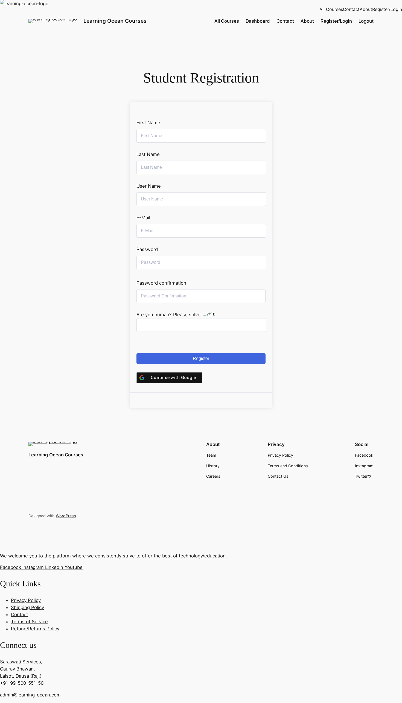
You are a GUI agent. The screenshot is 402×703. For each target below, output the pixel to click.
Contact (351, 9)
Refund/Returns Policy (35, 628)
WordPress (66, 515)
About (366, 9)
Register (201, 358)
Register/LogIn (387, 9)
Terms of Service (29, 621)
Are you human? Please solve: (169, 314)
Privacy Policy (26, 600)
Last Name (148, 154)
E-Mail (143, 217)
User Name (148, 186)
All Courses (331, 9)
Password (147, 249)
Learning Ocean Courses (115, 20)
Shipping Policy (27, 607)
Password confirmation (161, 283)
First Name (148, 122)
